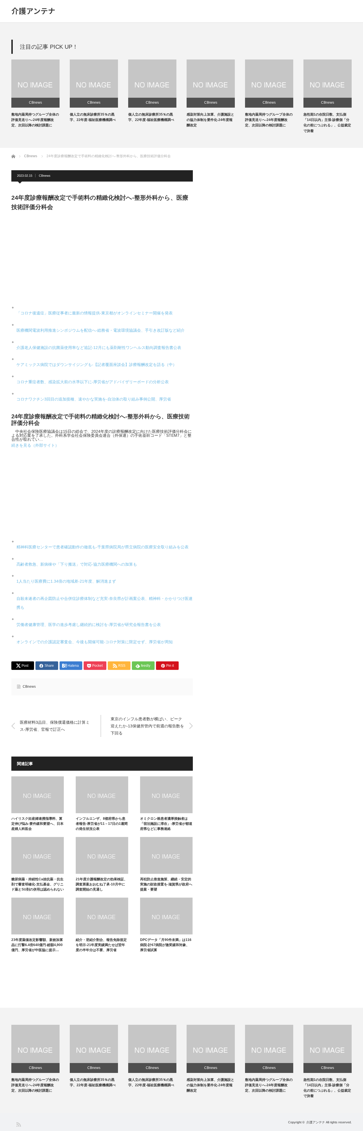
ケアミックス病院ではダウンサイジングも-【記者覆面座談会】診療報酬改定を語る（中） (96, 364)
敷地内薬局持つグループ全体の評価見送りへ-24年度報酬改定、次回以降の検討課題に (35, 119)
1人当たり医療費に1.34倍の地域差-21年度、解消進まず (66, 581)
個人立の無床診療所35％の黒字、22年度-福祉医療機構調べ (93, 1082)
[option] (40, 93)
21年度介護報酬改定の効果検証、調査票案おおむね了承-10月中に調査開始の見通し (101, 884)
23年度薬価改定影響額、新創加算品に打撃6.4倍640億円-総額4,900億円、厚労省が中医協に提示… (37, 945)
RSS (18, 1124)
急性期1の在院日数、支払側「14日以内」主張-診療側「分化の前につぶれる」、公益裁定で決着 (327, 1088)
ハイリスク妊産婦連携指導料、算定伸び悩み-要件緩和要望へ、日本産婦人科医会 (37, 824)
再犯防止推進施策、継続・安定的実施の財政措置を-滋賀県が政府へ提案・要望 (166, 884)
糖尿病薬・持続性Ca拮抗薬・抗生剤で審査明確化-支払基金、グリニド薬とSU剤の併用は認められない (37, 884)
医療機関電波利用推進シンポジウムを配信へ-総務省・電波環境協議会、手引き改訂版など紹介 (100, 330)
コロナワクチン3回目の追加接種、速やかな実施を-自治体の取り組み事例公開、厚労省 (93, 399)
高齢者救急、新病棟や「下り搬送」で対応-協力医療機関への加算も (76, 564)
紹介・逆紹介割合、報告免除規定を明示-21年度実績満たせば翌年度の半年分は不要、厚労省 (101, 945)
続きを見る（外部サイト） (35, 445)
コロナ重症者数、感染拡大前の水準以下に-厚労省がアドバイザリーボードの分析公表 (92, 382)
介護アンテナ (33, 10)
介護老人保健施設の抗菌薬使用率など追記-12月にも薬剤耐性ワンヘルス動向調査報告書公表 (98, 347)
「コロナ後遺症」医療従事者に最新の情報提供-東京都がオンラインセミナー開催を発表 (94, 313)
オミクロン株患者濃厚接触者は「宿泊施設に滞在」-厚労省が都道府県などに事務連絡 (166, 824)
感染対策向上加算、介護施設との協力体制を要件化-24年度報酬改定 (210, 119)
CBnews (35, 103)
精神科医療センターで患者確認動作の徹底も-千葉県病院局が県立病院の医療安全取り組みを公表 (102, 547)
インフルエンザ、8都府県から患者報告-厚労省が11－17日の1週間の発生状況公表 (102, 824)
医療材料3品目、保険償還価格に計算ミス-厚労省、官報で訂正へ (55, 725)
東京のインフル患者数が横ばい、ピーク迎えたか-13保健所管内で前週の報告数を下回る (147, 725)
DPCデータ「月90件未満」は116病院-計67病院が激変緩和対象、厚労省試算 (165, 945)
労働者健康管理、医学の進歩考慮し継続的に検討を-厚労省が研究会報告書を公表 (88, 624)
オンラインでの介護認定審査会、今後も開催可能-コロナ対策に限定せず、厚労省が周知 (94, 642)
